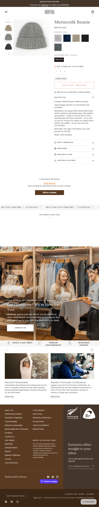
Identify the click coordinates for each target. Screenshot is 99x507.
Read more (9, 396)
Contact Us (20, 328)
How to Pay (37, 414)
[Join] (92, 466)
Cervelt (8, 459)
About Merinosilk (65, 142)
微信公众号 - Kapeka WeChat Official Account (54, 498)
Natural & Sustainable (16, 382)
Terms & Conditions (41, 425)
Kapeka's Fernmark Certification (68, 382)
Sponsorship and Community (16, 429)
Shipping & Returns (66, 160)
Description (60, 97)
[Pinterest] (53, 477)
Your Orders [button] (39, 410)
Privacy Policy (38, 421)
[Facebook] (48, 477)
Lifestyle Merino (11, 448)
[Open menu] (8, 12)
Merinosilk (9, 444)
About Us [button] (9, 410)
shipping (44, 5)
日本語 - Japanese (86, 494)
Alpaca (8, 451)
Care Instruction (11, 463)
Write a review (49, 192)
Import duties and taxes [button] (44, 440)
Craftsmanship (11, 421)
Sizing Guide (61, 79)
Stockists (8, 433)
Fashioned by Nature (13, 414)
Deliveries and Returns (42, 418)
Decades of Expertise (13, 418)
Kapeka (70, 494)
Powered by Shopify (85, 498)
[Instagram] (57, 477)
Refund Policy (38, 429)
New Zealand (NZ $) (15, 496)
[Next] (92, 350)
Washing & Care (64, 154)
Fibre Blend (62, 148)
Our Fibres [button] (9, 440)
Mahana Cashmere (12, 455)
